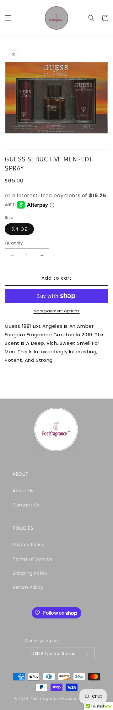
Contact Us (26, 505)
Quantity (14, 243)
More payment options (57, 311)
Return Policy (28, 587)
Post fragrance (45, 698)
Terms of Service (33, 559)
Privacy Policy (29, 544)
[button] (8, 18)
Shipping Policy (30, 573)
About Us (23, 491)
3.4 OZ (19, 229)
